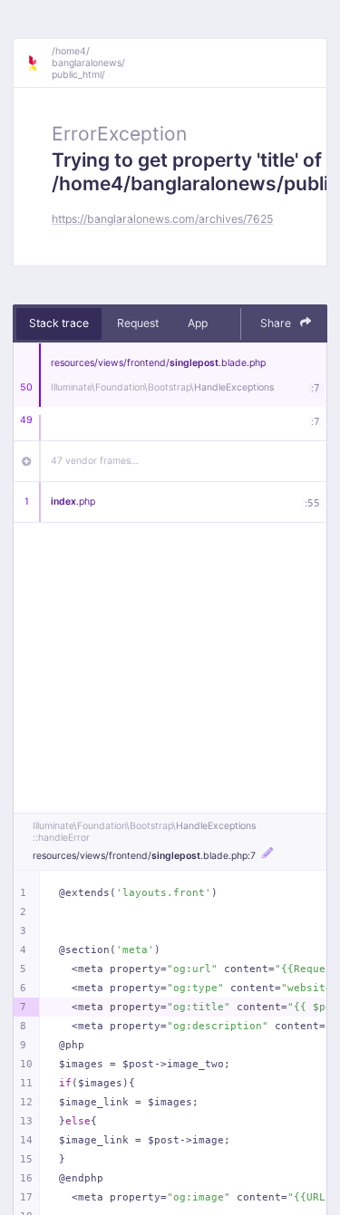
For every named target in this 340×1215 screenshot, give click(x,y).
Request (138, 323)
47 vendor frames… (95, 461)
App (198, 323)
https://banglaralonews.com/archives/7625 (162, 219)
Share (277, 323)
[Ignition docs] (39, 63)
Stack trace (59, 323)
